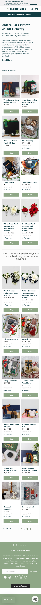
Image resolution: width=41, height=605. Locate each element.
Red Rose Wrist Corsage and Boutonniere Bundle (28, 227)
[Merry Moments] (11, 367)
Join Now (33, 3)
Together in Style (29, 182)
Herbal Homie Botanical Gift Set (29, 469)
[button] (35, 599)
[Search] (31, 9)
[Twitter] (16, 577)
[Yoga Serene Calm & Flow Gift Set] (11, 86)
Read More (7, 60)
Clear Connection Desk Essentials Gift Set (29, 102)
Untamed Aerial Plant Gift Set (10, 142)
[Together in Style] (30, 166)
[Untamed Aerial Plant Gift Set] (11, 127)
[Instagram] (10, 577)
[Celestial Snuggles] (11, 490)
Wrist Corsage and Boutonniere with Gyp (11, 293)
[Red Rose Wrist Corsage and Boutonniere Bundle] (30, 210)
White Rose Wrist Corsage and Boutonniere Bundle (11, 227)
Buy (11, 111)
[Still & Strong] (30, 127)
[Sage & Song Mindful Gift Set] (11, 454)
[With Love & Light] (11, 326)
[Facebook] (5, 577)
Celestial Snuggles (7, 508)
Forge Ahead (9, 182)
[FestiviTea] (30, 326)
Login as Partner (20, 586)
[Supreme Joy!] (30, 493)
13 (30, 529)
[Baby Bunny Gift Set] (30, 411)
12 (27, 529)
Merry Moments (10, 381)
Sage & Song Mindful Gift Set (10, 469)
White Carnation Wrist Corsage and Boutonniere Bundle (29, 294)
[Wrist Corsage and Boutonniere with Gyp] (11, 277)
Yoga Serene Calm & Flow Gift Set (11, 101)
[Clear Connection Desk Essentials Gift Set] (30, 86)
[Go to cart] (36, 9)
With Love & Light (11, 339)
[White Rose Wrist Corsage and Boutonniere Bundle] (11, 210)
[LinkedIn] (26, 577)
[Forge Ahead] (11, 169)
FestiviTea (26, 339)
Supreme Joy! (28, 507)
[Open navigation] (3, 9)
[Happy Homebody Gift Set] (11, 411)
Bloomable (15, 591)
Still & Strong (27, 141)
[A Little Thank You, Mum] (30, 367)
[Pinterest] (21, 577)
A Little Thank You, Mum (28, 382)
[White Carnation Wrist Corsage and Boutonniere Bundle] (30, 277)
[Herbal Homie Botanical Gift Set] (30, 454)
